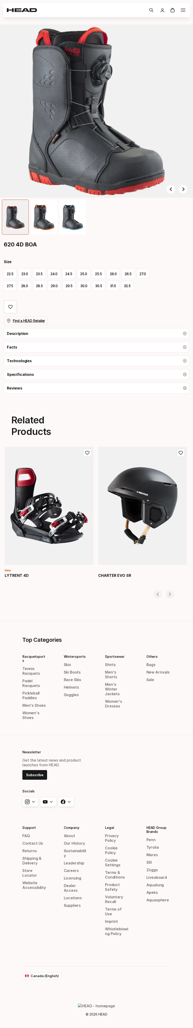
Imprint (111, 921)
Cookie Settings (113, 862)
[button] (151, 10)
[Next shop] (170, 594)
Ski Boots (72, 672)
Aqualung (155, 885)
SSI (149, 862)
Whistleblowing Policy (116, 931)
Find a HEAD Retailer (29, 321)
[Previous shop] (157, 594)
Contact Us (32, 843)
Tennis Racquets (31, 671)
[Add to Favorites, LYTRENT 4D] (87, 453)
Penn (151, 839)
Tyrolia (152, 847)
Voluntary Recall (114, 899)
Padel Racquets (31, 683)
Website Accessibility (34, 885)
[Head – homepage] (76, 10)
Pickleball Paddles (31, 695)
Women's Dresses (113, 703)
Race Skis (72, 679)
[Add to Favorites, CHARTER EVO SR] (181, 453)
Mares (152, 854)
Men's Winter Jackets (112, 689)
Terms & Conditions (115, 874)
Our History (74, 843)
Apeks (152, 892)
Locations (73, 897)
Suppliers (72, 905)
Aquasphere (157, 900)
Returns (29, 850)
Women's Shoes (31, 715)
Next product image (183, 189)
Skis (67, 664)
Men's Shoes (34, 705)
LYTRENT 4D (17, 575)
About (69, 835)
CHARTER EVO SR (114, 575)
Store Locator (29, 873)
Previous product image (171, 189)
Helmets (71, 687)
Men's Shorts (111, 674)
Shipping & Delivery (31, 860)
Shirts (110, 664)
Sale (150, 679)
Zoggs (152, 869)
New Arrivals (158, 672)
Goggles (71, 694)
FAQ (26, 835)
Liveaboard (156, 877)
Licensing (72, 878)
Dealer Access (71, 888)
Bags (151, 664)
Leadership (74, 863)
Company (71, 828)
